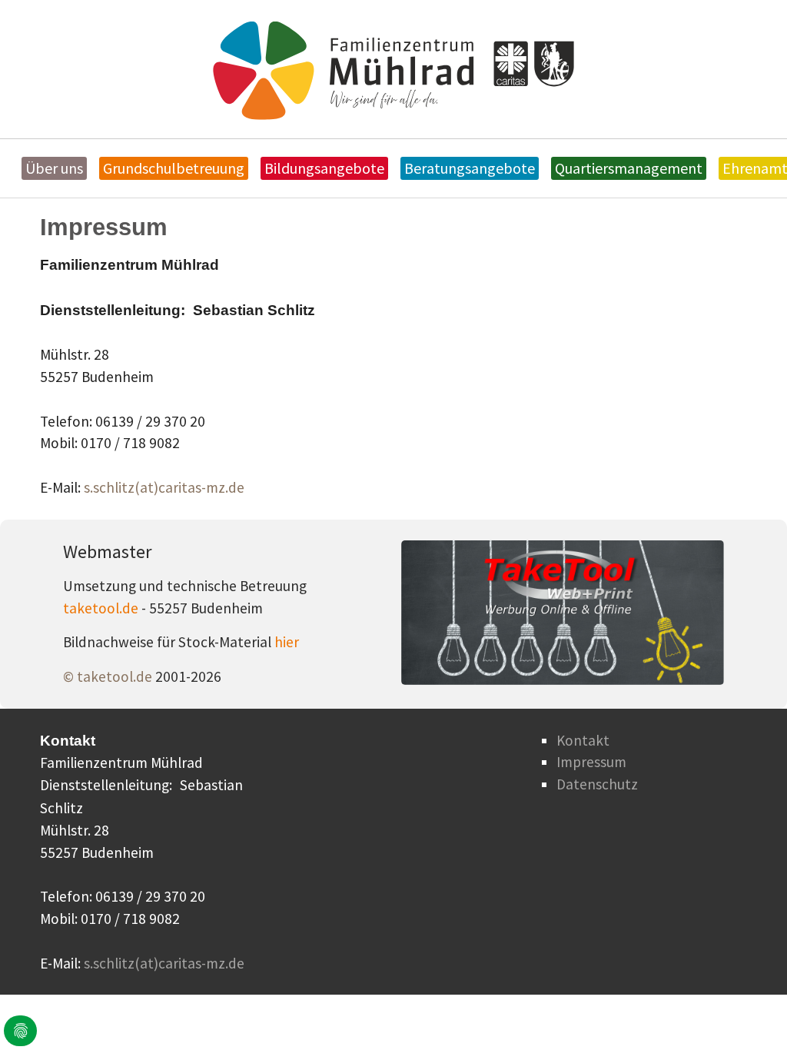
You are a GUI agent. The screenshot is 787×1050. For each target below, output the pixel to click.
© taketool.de (109, 676)
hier (286, 642)
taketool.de (102, 608)
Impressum (591, 762)
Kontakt (582, 740)
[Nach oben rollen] (749, 1012)
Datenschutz (597, 784)
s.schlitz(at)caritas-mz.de (164, 487)
